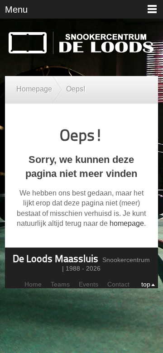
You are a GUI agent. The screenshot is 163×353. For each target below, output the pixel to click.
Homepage (34, 89)
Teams (60, 284)
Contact (118, 284)
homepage (127, 223)
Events (88, 284)
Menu (16, 9)
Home (33, 284)
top (145, 284)
